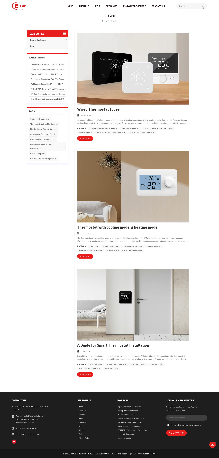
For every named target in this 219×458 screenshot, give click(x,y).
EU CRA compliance (37, 154)
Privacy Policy (83, 438)
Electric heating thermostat (89, 368)
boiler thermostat (124, 438)
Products (111, 6)
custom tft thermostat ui (39, 119)
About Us (84, 6)
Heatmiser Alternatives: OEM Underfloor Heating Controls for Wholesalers (48, 64)
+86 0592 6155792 (26, 428)
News (80, 418)
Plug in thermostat (156, 364)
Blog (32, 46)
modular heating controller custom (43, 129)
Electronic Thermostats (130, 128)
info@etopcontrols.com (27, 434)
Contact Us (158, 6)
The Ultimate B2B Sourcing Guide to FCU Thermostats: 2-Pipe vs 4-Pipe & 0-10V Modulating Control (48, 99)
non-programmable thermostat (90, 250)
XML (80, 434)
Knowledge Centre (134, 6)
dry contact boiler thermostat (129, 407)
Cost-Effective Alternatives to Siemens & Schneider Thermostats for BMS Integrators (48, 69)
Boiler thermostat (111, 368)
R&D (97, 6)
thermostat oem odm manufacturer (43, 124)
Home (70, 6)
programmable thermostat (133, 246)
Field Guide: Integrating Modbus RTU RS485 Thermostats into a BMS (48, 84)
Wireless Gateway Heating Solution (43, 159)
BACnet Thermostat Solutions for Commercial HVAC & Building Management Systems (48, 94)
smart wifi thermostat (126, 434)
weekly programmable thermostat (131, 418)
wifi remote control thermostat (129, 422)
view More (85, 138)
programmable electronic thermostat (103, 128)
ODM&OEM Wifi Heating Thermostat (132, 430)
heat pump (94, 246)
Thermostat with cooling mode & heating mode (124, 250)
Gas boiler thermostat (126, 414)
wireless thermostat (110, 246)
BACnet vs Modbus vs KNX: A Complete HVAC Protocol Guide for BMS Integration (48, 74)
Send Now (174, 432)
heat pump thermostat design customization (41, 146)
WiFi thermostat (96, 364)
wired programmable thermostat (142, 132)
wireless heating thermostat (129, 426)
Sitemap (81, 430)
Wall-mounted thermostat (116, 364)
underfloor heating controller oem (42, 139)
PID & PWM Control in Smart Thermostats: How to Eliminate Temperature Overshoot (48, 89)
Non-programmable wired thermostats (158, 128)
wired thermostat (85, 132)
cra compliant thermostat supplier (43, 134)
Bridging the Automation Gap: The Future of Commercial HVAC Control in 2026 (48, 79)
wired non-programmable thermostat (111, 132)
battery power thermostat (128, 411)
